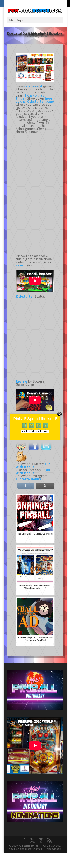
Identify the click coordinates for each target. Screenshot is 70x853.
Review (21, 381)
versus (29, 86)
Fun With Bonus (33, 471)
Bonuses (34, 36)
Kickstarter (25, 296)
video (20, 265)
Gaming (25, 36)
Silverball (43, 36)
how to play (34, 95)
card (38, 86)
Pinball (21, 98)
